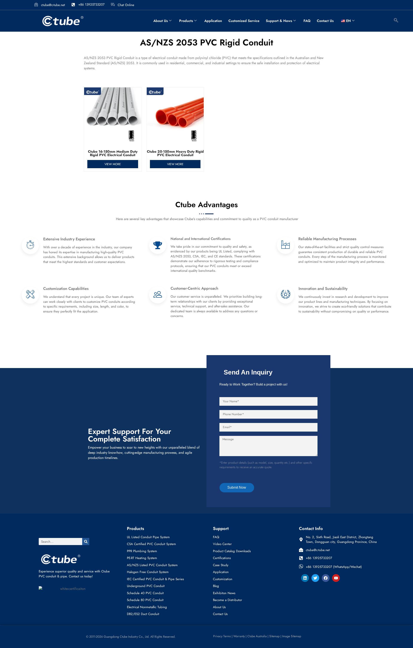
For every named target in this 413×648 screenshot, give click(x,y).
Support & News (279, 20)
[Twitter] (315, 578)
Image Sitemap (291, 636)
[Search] (85, 541)
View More (113, 164)
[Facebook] (326, 578)
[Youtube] (336, 578)
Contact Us (325, 20)
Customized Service (243, 20)
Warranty (239, 636)
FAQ (307, 20)
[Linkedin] (305, 578)
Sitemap (274, 636)
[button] (396, 21)
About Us (160, 20)
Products (186, 20)
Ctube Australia (257, 636)
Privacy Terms (221, 636)
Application (213, 20)
